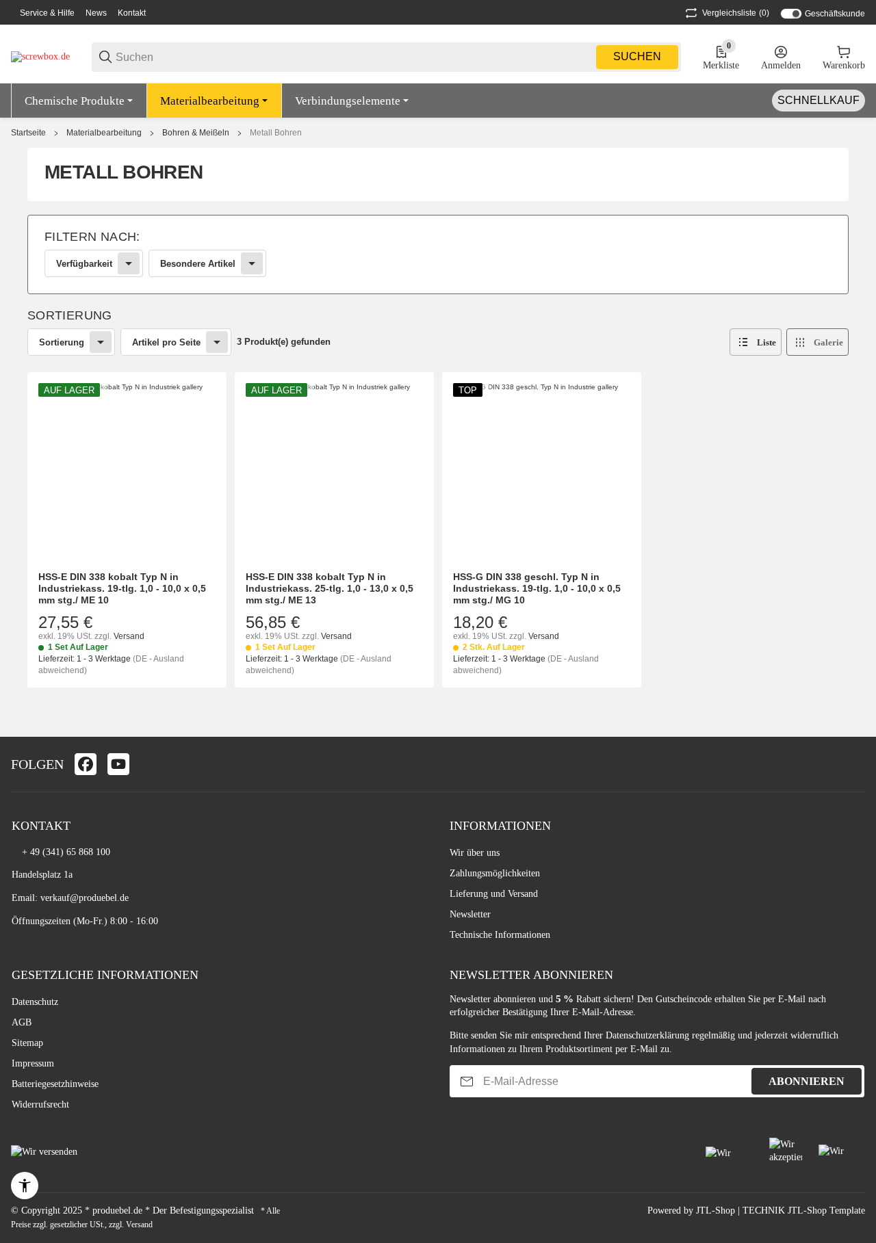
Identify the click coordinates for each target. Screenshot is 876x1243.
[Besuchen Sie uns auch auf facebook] (85, 764)
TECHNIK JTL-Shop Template (804, 1210)
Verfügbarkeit (84, 264)
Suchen (637, 56)
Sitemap (27, 1043)
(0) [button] (735, 13)
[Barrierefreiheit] (24, 1185)
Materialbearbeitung (104, 133)
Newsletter (470, 914)
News (96, 13)
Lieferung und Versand (494, 894)
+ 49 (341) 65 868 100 (66, 852)
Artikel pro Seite (166, 342)
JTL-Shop (717, 1210)
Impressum (33, 1063)
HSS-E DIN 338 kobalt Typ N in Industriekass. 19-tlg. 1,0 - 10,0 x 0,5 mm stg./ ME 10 (122, 588)
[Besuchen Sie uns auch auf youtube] (118, 764)
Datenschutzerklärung (647, 1035)
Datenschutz (35, 1002)
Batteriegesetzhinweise (55, 1084)
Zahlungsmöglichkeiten (495, 873)
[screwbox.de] (40, 56)
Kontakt (132, 13)
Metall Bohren (276, 133)
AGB (21, 1022)
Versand (129, 636)
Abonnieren (807, 1081)
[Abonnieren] (466, 1081)
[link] (438, 254)
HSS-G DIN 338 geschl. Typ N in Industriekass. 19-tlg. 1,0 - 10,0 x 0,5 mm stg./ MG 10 (537, 588)
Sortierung (61, 342)
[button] (756, 342)
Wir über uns (475, 853)
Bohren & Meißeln (195, 133)
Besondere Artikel (197, 264)
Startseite (28, 133)
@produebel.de (99, 898)
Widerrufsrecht (40, 1104)
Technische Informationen (500, 935)
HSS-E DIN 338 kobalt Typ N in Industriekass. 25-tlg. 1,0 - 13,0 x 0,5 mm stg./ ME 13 (329, 588)
